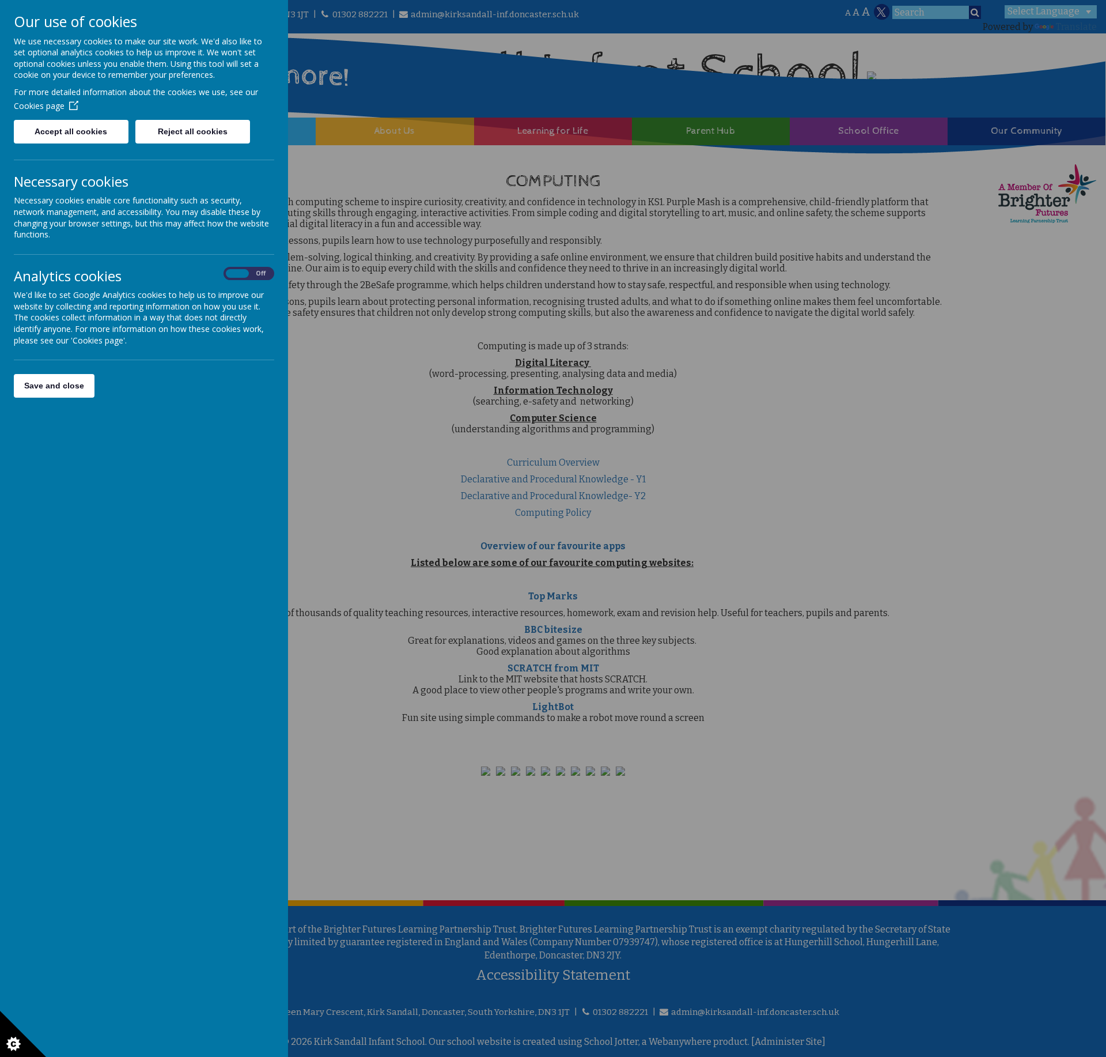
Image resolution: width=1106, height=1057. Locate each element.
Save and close (54, 385)
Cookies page (39, 105)
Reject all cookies (193, 131)
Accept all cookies (71, 131)
